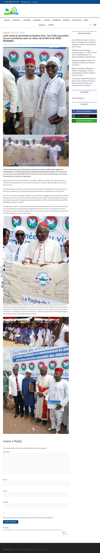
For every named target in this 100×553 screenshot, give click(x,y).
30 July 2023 (13, 44)
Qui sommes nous (26, 2)
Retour (52, 44)
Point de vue (76, 20)
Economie (36, 20)
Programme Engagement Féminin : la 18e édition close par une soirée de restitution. (83, 63)
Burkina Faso (14, 32)
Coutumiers (40, 44)
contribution (33, 44)
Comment (6, 452)
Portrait (66, 20)
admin (6, 44)
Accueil (7, 20)
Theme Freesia (22, 549)
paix (48, 44)
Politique (27, 20)
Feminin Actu (7, 549)
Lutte (45, 44)
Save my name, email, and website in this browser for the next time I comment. (28, 518)
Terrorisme (57, 44)
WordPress (30, 549)
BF (21, 44)
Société (47, 20)
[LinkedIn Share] (2, 276)
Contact (35, 2)
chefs (24, 44)
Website (5, 502)
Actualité (15, 20)
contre (28, 44)
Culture (41, 25)
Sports (51, 25)
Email (5, 491)
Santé (86, 20)
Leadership (56, 20)
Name (5, 480)
